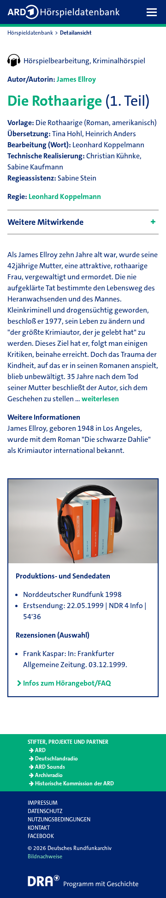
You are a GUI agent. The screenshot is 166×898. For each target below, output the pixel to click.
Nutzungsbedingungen (59, 819)
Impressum (43, 803)
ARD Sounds (50, 767)
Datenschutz (45, 811)
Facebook (41, 836)
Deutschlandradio (56, 758)
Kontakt (39, 828)
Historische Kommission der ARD (74, 783)
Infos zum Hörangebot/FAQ (67, 683)
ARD (40, 750)
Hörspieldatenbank (30, 32)
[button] (154, 12)
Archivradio (49, 775)
